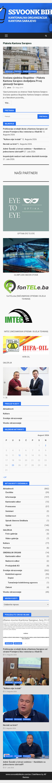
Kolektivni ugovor (13, 574)
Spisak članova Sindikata (16, 520)
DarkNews (36, 774)
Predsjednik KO (12, 566)
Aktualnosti (9, 71)
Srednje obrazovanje (29, 71)
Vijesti (8, 525)
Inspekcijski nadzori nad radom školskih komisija (25, 156)
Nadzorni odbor (12, 561)
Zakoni (8, 587)
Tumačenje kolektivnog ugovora (22, 582)
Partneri (7, 548)
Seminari (9, 511)
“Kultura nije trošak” (12, 139)
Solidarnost (10, 516)
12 (19, 455)
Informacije (10, 497)
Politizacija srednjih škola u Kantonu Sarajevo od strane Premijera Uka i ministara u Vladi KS (26, 632)
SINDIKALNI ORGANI (12, 552)
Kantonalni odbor (13, 502)
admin (9, 88)
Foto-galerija (11, 534)
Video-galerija (11, 538)
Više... (7, 103)
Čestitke (9, 492)
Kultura (6, 413)
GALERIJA (7, 530)
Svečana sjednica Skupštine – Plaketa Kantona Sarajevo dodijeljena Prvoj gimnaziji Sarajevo (26, 60)
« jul (4, 477)
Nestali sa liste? (10, 144)
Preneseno (18, 71)
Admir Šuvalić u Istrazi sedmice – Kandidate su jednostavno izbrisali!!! (26, 745)
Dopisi (11, 578)
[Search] (46, 35)
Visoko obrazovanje (12, 423)
